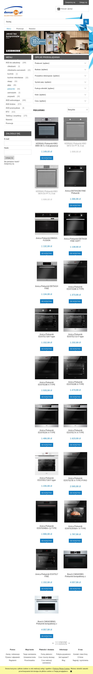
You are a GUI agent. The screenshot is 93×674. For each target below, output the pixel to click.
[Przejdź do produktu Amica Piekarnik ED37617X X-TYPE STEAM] (75, 415)
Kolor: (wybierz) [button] (40, 95)
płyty (9, 85)
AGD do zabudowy (13, 63)
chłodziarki (12, 66)
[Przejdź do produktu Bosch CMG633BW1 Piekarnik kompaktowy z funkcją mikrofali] (46, 607)
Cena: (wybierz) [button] (40, 101)
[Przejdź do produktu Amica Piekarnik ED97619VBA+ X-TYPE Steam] (75, 511)
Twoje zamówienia (29, 654)
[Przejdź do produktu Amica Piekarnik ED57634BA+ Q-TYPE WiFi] (46, 511)
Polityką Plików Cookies (61, 669)
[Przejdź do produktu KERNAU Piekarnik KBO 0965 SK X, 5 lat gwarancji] (46, 129)
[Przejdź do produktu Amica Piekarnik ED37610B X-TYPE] (46, 367)
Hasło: (6, 148)
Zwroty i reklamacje (12, 654)
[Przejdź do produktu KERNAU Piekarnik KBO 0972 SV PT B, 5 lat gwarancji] (75, 129)
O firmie (80, 657)
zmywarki (11, 96)
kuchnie (10, 74)
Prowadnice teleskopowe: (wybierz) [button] (47, 76)
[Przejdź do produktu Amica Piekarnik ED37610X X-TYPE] (46, 415)
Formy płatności (46, 654)
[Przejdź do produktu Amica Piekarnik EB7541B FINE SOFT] (75, 224)
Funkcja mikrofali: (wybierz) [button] (44, 88)
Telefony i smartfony (13, 116)
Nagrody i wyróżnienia (80, 660)
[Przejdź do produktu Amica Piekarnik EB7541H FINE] (46, 271)
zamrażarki (12, 93)
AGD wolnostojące (13, 100)
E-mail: (6, 139)
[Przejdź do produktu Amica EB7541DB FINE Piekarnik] (75, 176)
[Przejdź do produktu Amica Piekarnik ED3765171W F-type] (46, 463)
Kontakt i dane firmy (80, 654)
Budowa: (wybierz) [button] (41, 69)
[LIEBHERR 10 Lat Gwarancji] (46, 42)
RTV (7, 112)
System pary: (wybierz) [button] (43, 82)
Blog (63, 660)
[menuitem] (9, 29)
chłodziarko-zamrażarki (16, 70)
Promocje (9, 123)
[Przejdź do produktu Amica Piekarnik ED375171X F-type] (75, 320)
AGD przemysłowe (13, 108)
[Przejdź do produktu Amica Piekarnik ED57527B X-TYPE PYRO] (75, 463)
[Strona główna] (13, 11)
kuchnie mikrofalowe (15, 78)
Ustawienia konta (30, 657)
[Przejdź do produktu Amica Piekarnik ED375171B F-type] (46, 320)
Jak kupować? (63, 657)
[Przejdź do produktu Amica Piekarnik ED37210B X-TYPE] (75, 272)
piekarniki (11, 89)
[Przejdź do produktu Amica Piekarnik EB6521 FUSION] (46, 223)
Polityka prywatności (63, 654)
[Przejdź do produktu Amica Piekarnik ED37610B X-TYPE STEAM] (75, 367)
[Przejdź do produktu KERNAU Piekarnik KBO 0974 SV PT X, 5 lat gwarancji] (46, 176)
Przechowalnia (29, 660)
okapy (10, 81)
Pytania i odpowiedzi (12, 657)
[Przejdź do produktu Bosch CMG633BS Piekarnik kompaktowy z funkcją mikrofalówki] (75, 559)
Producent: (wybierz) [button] (42, 63)
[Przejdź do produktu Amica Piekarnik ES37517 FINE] (46, 559)
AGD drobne (10, 104)
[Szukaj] (86, 21)
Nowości (9, 120)
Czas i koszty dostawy (46, 657)
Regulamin (12, 660)
